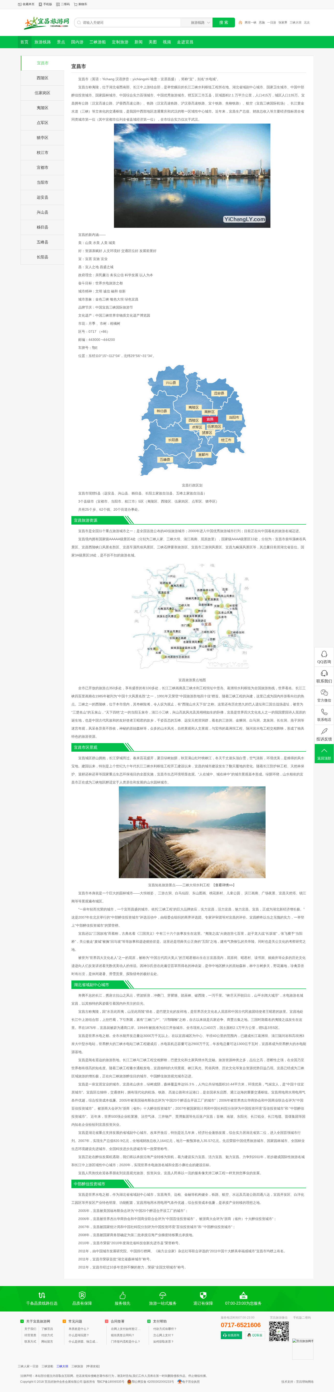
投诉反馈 (324, 739)
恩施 (262, 22)
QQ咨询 (324, 662)
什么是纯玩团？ (79, 1335)
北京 (307, 22)
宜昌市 (43, 63)
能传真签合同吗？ (122, 1335)
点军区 (42, 123)
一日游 (271, 22)
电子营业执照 (191, 1381)
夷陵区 (42, 108)
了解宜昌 (47, 1329)
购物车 (82, 4)
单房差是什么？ (79, 1329)
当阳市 (42, 182)
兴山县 (42, 212)
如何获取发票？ (163, 1341)
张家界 (282, 22)
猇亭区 (42, 138)
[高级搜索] (238, 22)
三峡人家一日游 (28, 1366)
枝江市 (42, 152)
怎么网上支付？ (163, 1335)
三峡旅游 (77, 1366)
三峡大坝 (295, 22)
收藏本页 (28, 4)
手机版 (47, 4)
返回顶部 (324, 758)
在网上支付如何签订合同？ (126, 1329)
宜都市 (42, 167)
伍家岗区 (42, 93)
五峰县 (42, 242)
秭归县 (42, 227)
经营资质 (30, 1335)
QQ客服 (257, 1335)
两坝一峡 (250, 22)
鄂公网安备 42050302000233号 (153, 1381)
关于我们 (30, 1329)
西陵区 (42, 78)
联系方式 (30, 1341)
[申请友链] (93, 1366)
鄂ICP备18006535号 (110, 1381)
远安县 (42, 197)
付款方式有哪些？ (165, 1329)
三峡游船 (47, 1366)
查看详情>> (224, 885)
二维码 (65, 4)
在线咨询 (233, 1335)
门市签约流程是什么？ (125, 1341)
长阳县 (42, 257)
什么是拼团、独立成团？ (84, 1341)
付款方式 (47, 1335)
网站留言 (47, 1341)
